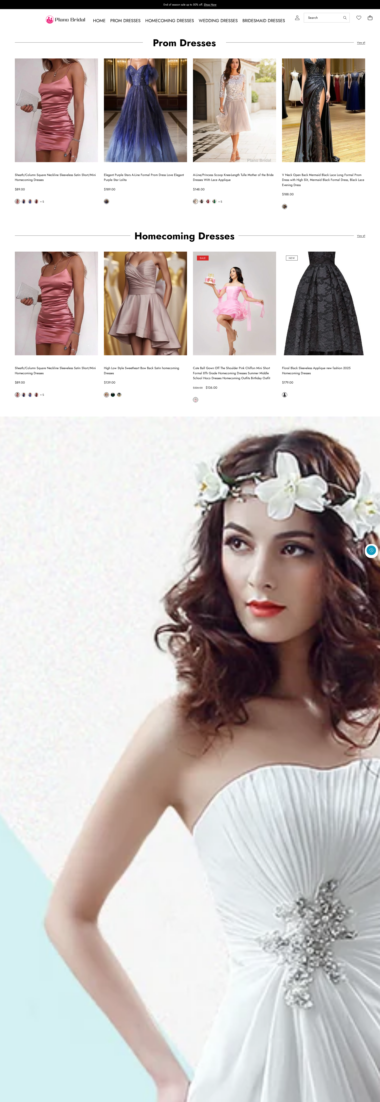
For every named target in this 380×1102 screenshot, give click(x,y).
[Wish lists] (358, 17)
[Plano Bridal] (66, 20)
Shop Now (210, 5)
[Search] (344, 17)
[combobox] (326, 17)
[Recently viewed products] (371, 550)
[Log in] (297, 17)
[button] (370, 17)
